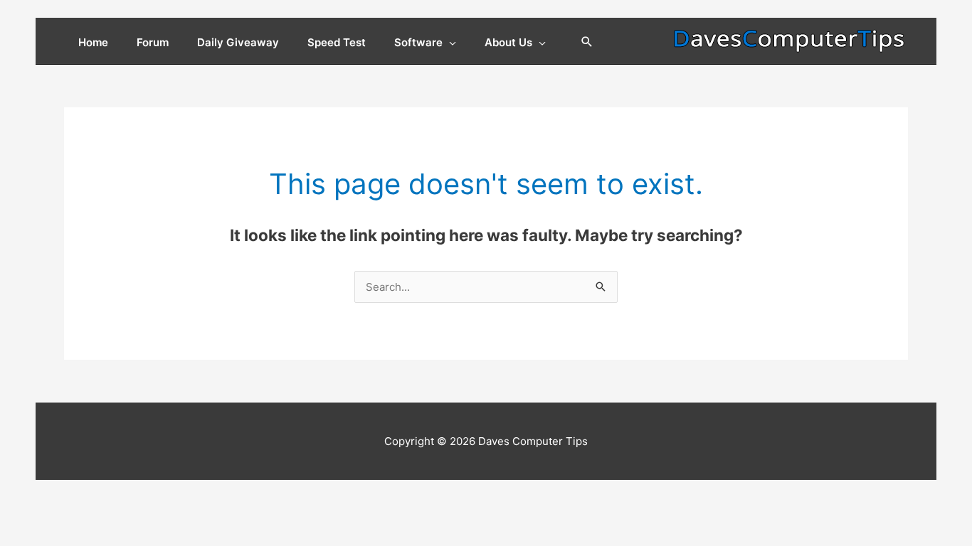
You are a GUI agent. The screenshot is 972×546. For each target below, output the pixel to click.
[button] (587, 42)
